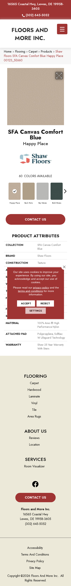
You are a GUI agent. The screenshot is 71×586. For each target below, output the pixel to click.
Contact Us (35, 219)
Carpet (33, 51)
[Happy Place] (15, 191)
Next (65, 189)
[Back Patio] (29, 191)
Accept (26, 303)
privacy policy (41, 287)
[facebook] (35, 484)
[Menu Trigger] (62, 29)
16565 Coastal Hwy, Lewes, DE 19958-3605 (35, 6)
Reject (45, 303)
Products (46, 51)
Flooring (20, 51)
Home (8, 51)
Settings (35, 310)
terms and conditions (30, 290)
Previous (6, 189)
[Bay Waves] (43, 191)
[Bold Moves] (57, 191)
